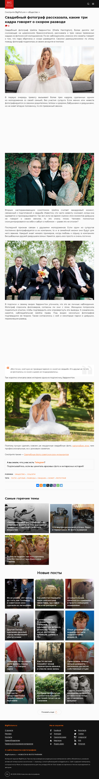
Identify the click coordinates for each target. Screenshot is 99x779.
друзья (21, 478)
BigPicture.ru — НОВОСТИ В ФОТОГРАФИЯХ (23, 754)
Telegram (39, 462)
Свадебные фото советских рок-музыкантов (46, 454)
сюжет (51, 478)
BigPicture (20, 12)
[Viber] (54, 485)
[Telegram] (61, 485)
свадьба (42, 478)
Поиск (85, 4)
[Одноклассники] (41, 485)
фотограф (61, 478)
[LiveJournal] (51, 485)
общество (33, 12)
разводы (31, 478)
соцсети (31, 474)
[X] (47, 485)
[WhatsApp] (58, 485)
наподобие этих (80, 446)
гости (13, 478)
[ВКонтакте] (37, 485)
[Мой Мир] (44, 485)
